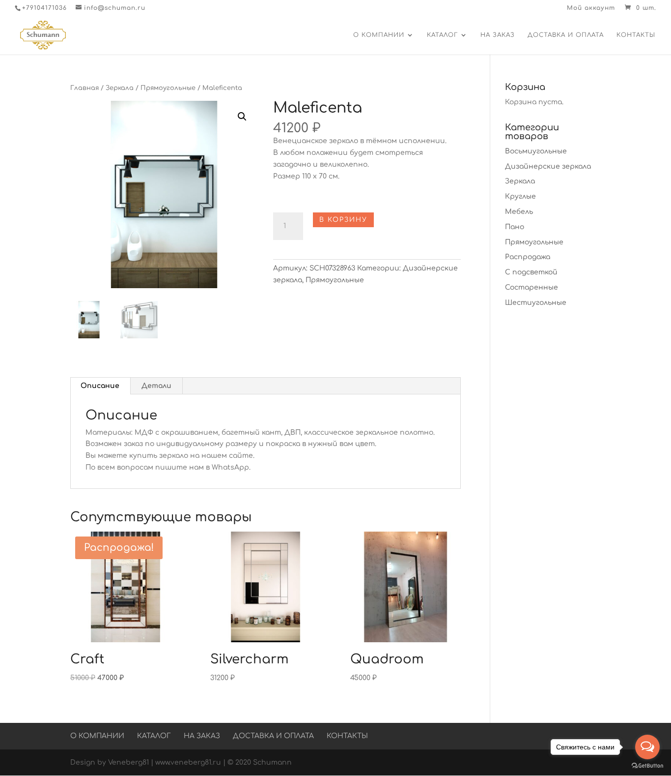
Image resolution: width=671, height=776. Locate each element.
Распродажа (527, 257)
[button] (242, 116)
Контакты (635, 34)
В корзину (343, 219)
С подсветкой (531, 272)
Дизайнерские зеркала (548, 166)
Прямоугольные (168, 88)
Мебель (519, 211)
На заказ (497, 34)
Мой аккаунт (591, 8)
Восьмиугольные (536, 151)
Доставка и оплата (566, 34)
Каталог (442, 34)
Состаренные (531, 287)
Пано (514, 227)
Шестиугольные (535, 302)
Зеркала (120, 88)
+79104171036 (44, 7)
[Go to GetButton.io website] (647, 766)
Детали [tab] (156, 385)
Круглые (520, 196)
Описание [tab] (100, 385)
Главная (84, 88)
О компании (378, 34)
